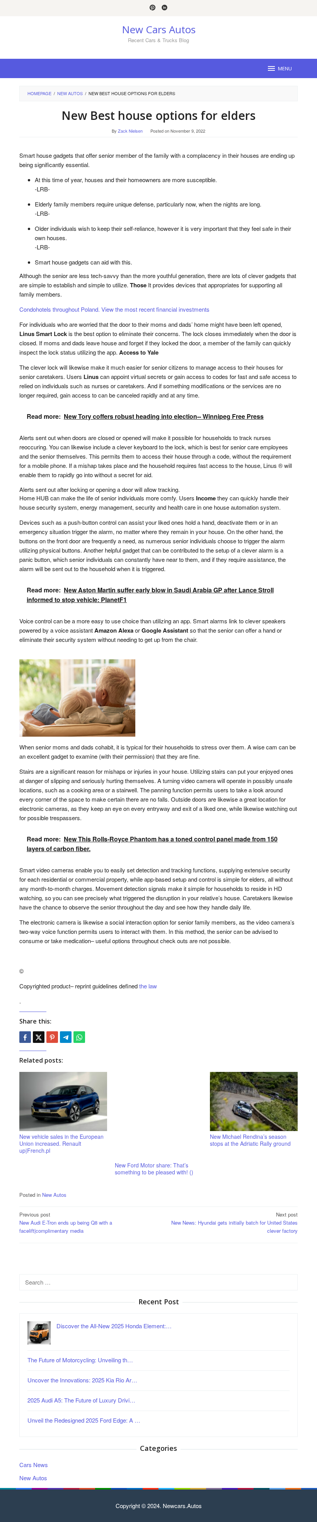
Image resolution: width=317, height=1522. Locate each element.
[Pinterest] (152, 8)
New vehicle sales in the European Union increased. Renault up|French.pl (61, 1143)
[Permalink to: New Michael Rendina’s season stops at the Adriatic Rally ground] (254, 1101)
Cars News (33, 1465)
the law (148, 986)
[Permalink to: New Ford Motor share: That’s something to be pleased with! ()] (159, 1116)
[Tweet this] (38, 1037)
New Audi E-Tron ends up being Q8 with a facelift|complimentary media (65, 1222)
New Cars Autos (159, 29)
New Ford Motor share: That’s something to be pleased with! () (154, 1168)
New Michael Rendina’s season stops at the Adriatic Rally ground (250, 1140)
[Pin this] (52, 1037)
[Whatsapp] (79, 1037)
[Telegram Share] (66, 1037)
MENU (285, 68)
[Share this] (25, 1037)
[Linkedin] (164, 8)
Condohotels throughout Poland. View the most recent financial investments (114, 309)
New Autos (54, 1194)
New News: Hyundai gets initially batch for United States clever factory (234, 1222)
